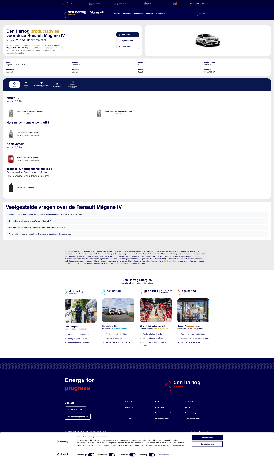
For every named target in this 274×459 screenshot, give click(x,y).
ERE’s (85, 339)
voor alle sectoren (161, 328)
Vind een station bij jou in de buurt (195, 338)
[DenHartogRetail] (186, 290)
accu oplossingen (79, 329)
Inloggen (196, 4)
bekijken (123, 334)
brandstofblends (120, 328)
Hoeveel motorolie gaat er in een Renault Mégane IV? (30, 221)
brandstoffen (114, 334)
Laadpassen (86, 343)
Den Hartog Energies (172, 261)
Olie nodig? (205, 4)
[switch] (112, 454)
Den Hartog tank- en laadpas (193, 334)
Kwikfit (156, 342)
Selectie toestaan (207, 444)
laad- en (68, 329)
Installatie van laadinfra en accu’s (81, 334)
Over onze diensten (114, 338)
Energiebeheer (74, 339)
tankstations (192, 326)
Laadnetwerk (73, 343)
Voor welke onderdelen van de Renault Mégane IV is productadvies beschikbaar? (40, 234)
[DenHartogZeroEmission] (74, 290)
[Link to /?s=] (191, 3)
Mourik (124, 342)
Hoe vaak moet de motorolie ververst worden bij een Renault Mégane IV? (37, 227)
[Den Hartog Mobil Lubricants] (156, 299)
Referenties (110, 342)
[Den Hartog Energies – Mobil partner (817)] (193, 299)
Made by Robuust (100, 431)
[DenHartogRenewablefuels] (111, 290)
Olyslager (70, 251)
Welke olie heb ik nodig (152, 334)
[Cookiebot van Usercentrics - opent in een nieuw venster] (62, 454)
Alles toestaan (207, 438)
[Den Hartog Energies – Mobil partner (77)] (118, 299)
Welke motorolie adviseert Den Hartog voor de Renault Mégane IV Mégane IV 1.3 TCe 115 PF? (45, 214)
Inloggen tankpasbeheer (190, 342)
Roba (161, 342)
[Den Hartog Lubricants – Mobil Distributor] (156, 290)
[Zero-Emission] (81, 299)
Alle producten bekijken (153, 338)
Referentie (147, 342)
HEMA (118, 342)
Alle (107, 334)
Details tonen (164, 455)
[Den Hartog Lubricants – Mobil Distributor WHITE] (83, 10)
